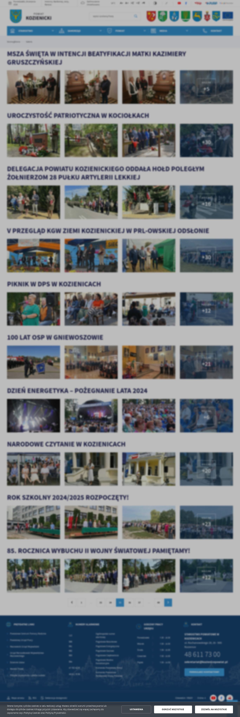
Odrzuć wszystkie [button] (173, 709)
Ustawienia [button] (136, 709)
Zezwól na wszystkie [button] (214, 709)
